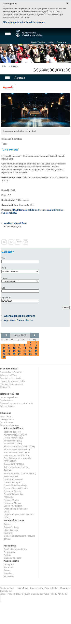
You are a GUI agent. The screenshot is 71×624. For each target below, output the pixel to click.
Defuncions (9, 552)
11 (9, 348)
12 (14, 348)
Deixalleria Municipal (13, 494)
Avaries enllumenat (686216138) (19, 446)
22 (30, 351)
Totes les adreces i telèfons (17, 467)
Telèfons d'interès (12, 432)
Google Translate (38, 42)
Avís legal (23, 588)
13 (19, 348)
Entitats (7, 555)
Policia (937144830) (13, 438)
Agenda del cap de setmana (19, 316)
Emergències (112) (13, 440)
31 (4, 357)
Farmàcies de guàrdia (10, 378)
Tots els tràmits (7, 406)
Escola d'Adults (11, 500)
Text (3, 258)
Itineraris (8, 533)
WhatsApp (9, 576)
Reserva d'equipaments (11, 384)
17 (4, 351)
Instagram (9, 564)
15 (30, 348)
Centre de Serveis (12, 491)
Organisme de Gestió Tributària (19, 514)
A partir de (6, 297)
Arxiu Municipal (11, 476)
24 (4, 354)
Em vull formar (7, 422)
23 (36, 351)
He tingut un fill (7, 419)
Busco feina (5, 416)
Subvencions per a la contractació (16, 403)
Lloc (3, 288)
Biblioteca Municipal (13, 479)
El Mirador (9, 497)
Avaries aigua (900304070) (17, 449)
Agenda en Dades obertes (18, 320)
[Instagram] (46, 70)
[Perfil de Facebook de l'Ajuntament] (62, 70)
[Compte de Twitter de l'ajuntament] (57, 70)
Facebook (9, 567)
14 (24, 348)
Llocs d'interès (11, 530)
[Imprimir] (26, 244)
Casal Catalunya (12, 482)
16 (36, 348)
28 (24, 354)
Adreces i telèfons (8, 375)
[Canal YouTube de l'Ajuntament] (52, 70)
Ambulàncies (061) (13, 443)
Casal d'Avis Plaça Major (16, 485)
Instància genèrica (9, 397)
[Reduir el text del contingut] (11, 244)
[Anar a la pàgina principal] (28, 33)
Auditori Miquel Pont (15, 223)
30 (36, 354)
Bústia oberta (6, 400)
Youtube (8, 573)
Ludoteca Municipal (13, 506)
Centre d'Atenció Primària (16, 488)
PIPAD (7, 517)
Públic (4, 268)
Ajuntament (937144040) (15, 435)
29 (30, 354)
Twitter (7, 570)
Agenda (14, 66)
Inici (50, 42)
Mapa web (65, 588)
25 (8, 354)
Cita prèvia (5, 387)
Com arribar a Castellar (11, 372)
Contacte (60, 42)
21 (24, 351)
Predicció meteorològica (15, 549)
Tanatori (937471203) (14, 464)
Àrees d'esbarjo (11, 527)
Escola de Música (12, 503)
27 (19, 354)
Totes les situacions (9, 425)
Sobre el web (36, 588)
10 (4, 348)
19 (14, 351)
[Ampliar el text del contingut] (4, 244)
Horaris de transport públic (12, 381)
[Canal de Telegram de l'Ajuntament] (36, 70)
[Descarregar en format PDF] (18, 244)
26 (14, 354)
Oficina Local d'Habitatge (16, 509)
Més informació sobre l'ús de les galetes (24, 22)
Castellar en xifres (12, 558)
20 (19, 351)
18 (8, 351)
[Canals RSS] (68, 70)
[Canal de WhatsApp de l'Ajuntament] (41, 70)
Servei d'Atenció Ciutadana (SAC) (20, 473)
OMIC (7, 511)
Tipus (4, 278)
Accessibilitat (51, 588)
